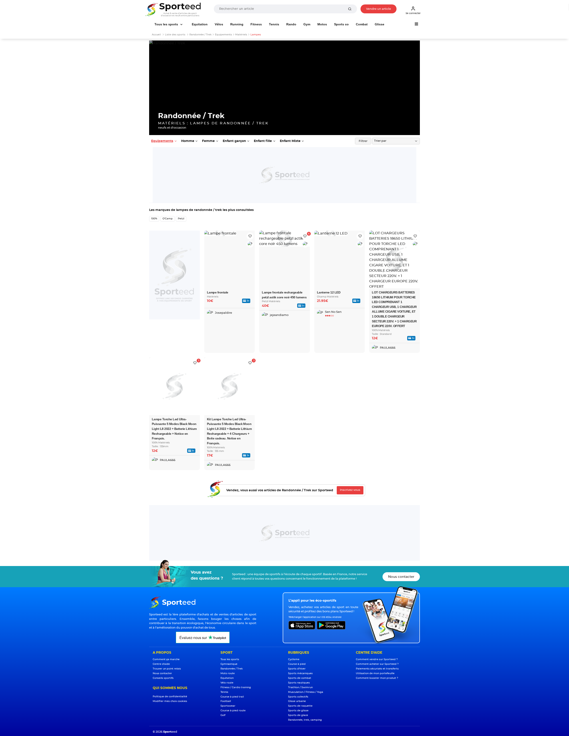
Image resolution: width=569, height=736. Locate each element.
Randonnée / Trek (231, 668)
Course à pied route (233, 710)
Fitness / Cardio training (235, 687)
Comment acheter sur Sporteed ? (377, 664)
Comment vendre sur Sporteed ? (377, 659)
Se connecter (413, 13)
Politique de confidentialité (170, 696)
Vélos (219, 24)
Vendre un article (378, 9)
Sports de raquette (300, 706)
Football (225, 701)
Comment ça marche (166, 659)
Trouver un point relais (167, 668)
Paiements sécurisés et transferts (377, 668)
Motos (322, 24)
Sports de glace (298, 715)
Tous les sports (166, 24)
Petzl (181, 218)
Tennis (274, 24)
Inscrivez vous (350, 490)
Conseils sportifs (163, 678)
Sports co (341, 24)
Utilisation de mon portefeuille (375, 673)
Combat (362, 24)
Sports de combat (299, 678)
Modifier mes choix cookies (170, 701)
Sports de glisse (298, 710)
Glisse (379, 24)
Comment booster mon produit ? (377, 678)
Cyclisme (293, 659)
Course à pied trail (232, 697)
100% (154, 218)
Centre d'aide (161, 664)
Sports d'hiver (297, 668)
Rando (291, 24)
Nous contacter (401, 576)
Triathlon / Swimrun (300, 687)
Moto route (227, 673)
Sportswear (227, 706)
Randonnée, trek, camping (305, 720)
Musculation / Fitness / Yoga (305, 692)
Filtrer (363, 141)
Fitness (256, 24)
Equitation (200, 24)
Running (236, 24)
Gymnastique (228, 664)
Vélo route (226, 682)
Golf (222, 715)
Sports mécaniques (300, 673)
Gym (306, 24)
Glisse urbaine (297, 701)
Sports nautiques (299, 682)
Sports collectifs (298, 697)
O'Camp (167, 218)
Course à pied (297, 664)
